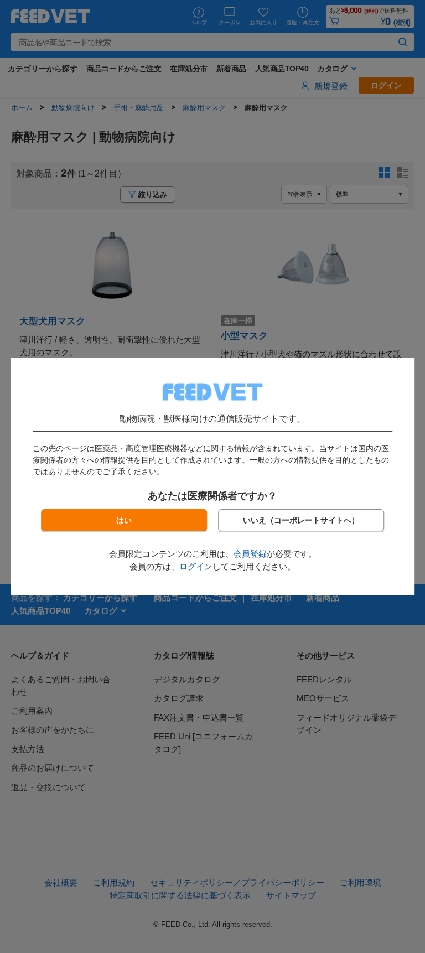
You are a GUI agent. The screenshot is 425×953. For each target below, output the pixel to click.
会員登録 (250, 553)
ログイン (195, 566)
